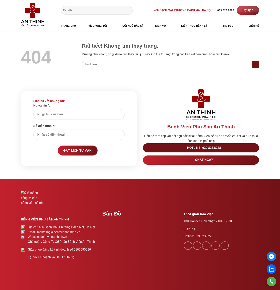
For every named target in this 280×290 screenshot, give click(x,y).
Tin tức (228, 25)
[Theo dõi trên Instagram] (197, 245)
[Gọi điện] (271, 281)
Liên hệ (254, 25)
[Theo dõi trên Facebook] (188, 245)
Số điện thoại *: (44, 125)
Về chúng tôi (97, 25)
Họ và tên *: (41, 105)
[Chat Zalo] (271, 269)
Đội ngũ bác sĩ (132, 25)
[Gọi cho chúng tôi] (215, 245)
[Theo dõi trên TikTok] (206, 245)
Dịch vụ (160, 25)
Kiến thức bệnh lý (194, 25)
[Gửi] (129, 10)
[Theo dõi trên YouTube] (225, 245)
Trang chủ (68, 25)
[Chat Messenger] (271, 256)
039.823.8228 (204, 236)
